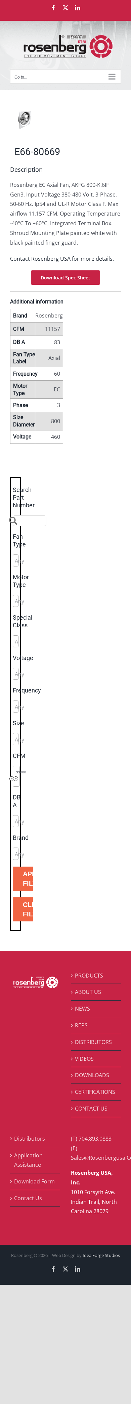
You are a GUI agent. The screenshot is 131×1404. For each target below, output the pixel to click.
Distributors (29, 1138)
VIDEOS (84, 1058)
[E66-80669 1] (65, 120)
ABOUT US (88, 992)
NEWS (82, 1008)
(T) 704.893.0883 (91, 1138)
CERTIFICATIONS (95, 1092)
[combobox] (15, 560)
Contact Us (28, 1198)
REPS (81, 1025)
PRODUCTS (89, 975)
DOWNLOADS (92, 1075)
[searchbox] (45, 560)
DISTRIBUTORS (93, 1042)
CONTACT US (91, 1108)
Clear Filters (28, 909)
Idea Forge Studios (101, 1255)
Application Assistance (28, 1160)
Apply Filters (28, 878)
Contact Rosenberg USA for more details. (62, 258)
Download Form (34, 1181)
